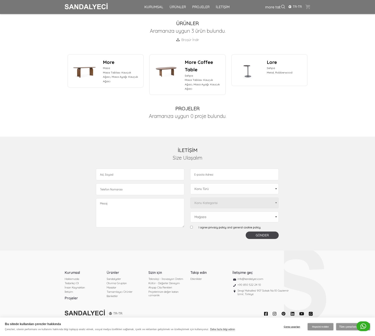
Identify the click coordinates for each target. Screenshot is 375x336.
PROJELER (201, 7)
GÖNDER (262, 235)
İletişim (69, 292)
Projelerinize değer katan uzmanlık (163, 293)
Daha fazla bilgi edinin (222, 329)
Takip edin (198, 272)
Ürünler (113, 272)
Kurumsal (72, 272)
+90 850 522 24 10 (249, 284)
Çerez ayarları (292, 326)
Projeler (71, 298)
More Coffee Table (199, 66)
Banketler (112, 296)
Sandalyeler (114, 279)
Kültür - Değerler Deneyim (164, 283)
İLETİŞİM (223, 7)
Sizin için (155, 272)
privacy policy (217, 227)
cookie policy (252, 227)
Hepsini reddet (320, 326)
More (108, 62)
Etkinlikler (196, 279)
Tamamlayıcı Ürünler (119, 292)
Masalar (111, 287)
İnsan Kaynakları (75, 287)
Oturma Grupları (117, 283)
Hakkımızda (72, 279)
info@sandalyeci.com (250, 279)
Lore (272, 62)
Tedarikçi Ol (72, 283)
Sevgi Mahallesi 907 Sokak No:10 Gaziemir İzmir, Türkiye (263, 292)
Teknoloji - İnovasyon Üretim (165, 279)
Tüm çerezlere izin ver (353, 326)
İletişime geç (242, 272)
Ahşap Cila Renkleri (160, 287)
